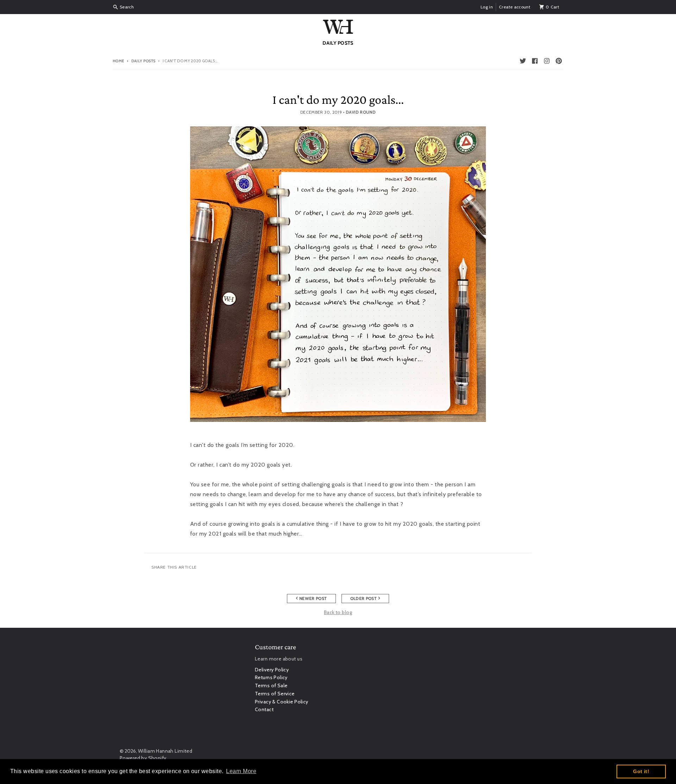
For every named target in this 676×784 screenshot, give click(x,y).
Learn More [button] (241, 771)
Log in (487, 7)
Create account (514, 7)
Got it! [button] (641, 771)
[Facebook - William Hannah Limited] (534, 60)
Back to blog (338, 612)
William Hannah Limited (165, 751)
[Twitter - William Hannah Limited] (522, 60)
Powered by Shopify (143, 758)
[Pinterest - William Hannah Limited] (558, 60)
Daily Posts (143, 60)
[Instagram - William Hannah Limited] (546, 60)
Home (118, 60)
